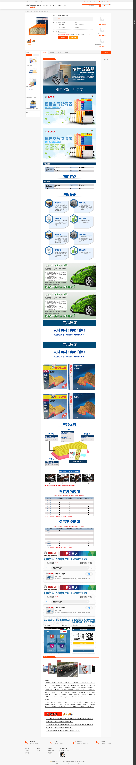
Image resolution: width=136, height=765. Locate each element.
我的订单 (90, 1)
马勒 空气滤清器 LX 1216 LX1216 (32, 76)
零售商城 (39, 5)
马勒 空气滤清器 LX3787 (31, 97)
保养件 (50, 5)
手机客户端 (103, 1)
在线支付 (38, 750)
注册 (87, 1)
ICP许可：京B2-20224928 (80, 761)
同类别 (29, 55)
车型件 (54, 5)
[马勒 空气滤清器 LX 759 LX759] (32, 104)
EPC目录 (40, 1)
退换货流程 (50, 752)
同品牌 (36, 55)
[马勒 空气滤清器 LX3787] (32, 93)
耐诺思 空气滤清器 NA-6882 (100, 44)
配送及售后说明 (51, 750)
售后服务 (67, 52)
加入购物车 (64, 37)
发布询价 (65, 5)
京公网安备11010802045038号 (57, 761)
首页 (44, 5)
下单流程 (27, 750)
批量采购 (108, 1)
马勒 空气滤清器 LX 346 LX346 (32, 65)
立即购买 (73, 37)
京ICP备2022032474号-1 (69, 761)
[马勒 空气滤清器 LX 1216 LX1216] (32, 71)
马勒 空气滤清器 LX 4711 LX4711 (101, 23)
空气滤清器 (41, 11)
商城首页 (36, 1)
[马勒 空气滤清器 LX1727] (32, 82)
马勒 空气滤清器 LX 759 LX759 (32, 108)
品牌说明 (106, 59)
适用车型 (59, 52)
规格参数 (52, 52)
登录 (85, 1)
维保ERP (31, 1)
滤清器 (36, 11)
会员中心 (96, 1)
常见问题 (27, 752)
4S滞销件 (59, 5)
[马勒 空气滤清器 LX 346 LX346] (32, 61)
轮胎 (47, 5)
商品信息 (106, 57)
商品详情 (44, 52)
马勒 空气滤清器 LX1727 (31, 86)
